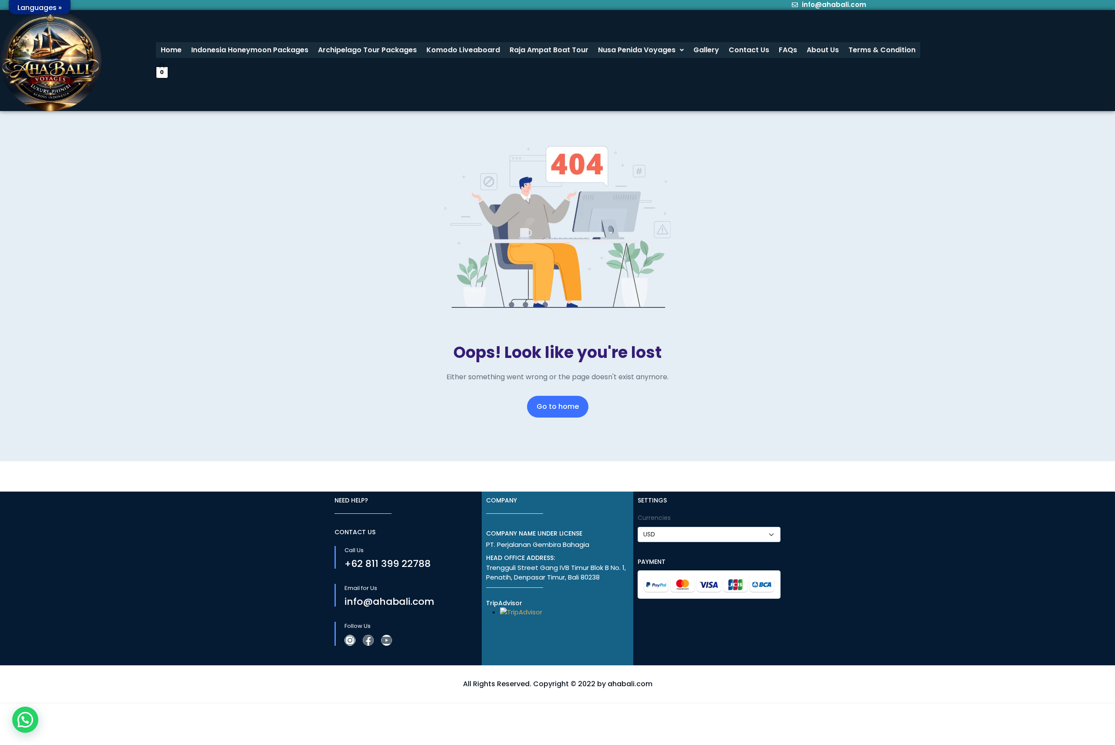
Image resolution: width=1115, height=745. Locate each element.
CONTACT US (354, 532)
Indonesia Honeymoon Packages (249, 50)
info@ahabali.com (389, 601)
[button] (641, 50)
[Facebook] (368, 640)
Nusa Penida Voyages (637, 50)
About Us (823, 50)
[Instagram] (350, 640)
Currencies (654, 517)
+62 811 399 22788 (388, 563)
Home (171, 50)
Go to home (558, 406)
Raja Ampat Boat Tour (549, 50)
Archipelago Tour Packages (367, 50)
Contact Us (749, 50)
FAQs (788, 50)
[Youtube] (386, 640)
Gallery (706, 50)
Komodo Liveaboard (463, 50)
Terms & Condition (882, 50)
